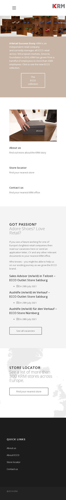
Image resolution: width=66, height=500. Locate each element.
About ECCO (13, 455)
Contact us (16, 187)
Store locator (18, 167)
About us (15, 147)
